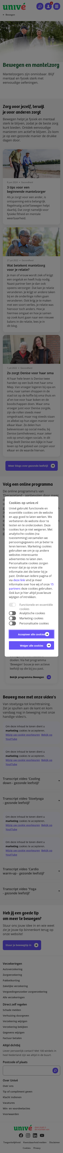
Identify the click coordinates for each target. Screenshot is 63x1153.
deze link (19, 580)
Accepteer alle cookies (31, 634)
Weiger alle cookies (31, 645)
